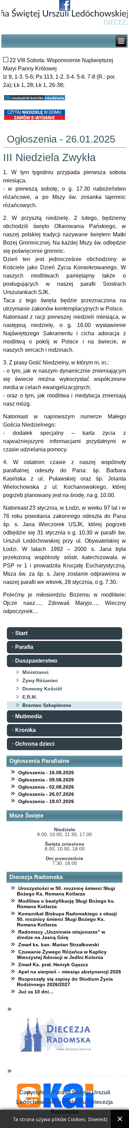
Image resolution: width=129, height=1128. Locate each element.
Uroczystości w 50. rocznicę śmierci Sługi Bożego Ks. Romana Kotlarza (66, 891)
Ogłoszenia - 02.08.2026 (46, 787)
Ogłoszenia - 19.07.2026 (46, 801)
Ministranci (35, 672)
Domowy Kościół (42, 688)
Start (21, 633)
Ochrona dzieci (34, 744)
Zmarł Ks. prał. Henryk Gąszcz (53, 964)
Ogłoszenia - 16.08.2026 (46, 772)
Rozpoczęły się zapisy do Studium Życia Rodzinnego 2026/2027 (65, 981)
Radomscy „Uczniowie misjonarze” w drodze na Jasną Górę (61, 934)
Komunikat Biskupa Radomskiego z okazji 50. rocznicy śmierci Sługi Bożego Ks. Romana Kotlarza (67, 919)
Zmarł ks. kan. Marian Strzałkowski (58, 944)
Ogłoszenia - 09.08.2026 (46, 779)
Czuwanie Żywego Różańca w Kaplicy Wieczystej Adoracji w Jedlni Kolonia (62, 954)
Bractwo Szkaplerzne (46, 705)
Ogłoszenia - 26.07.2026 (46, 794)
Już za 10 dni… (36, 991)
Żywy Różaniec (40, 680)
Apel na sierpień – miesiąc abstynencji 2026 (69, 971)
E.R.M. (29, 697)
